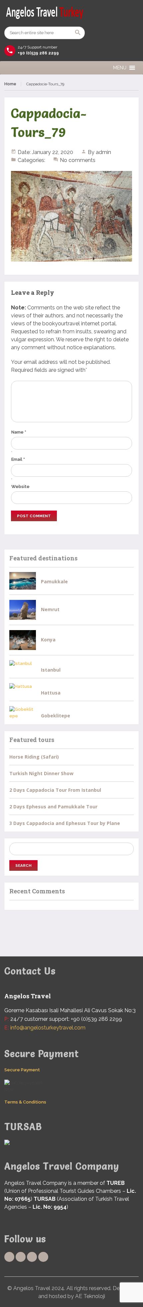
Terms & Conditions (25, 1102)
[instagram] (43, 1257)
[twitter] (21, 1257)
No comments (77, 160)
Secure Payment (22, 1069)
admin (103, 152)
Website (20, 486)
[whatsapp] (32, 1257)
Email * (18, 459)
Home (10, 84)
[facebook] (9, 1257)
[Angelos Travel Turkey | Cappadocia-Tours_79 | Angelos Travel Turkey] (71, 13)
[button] (119, 67)
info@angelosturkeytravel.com (47, 1027)
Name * (18, 432)
